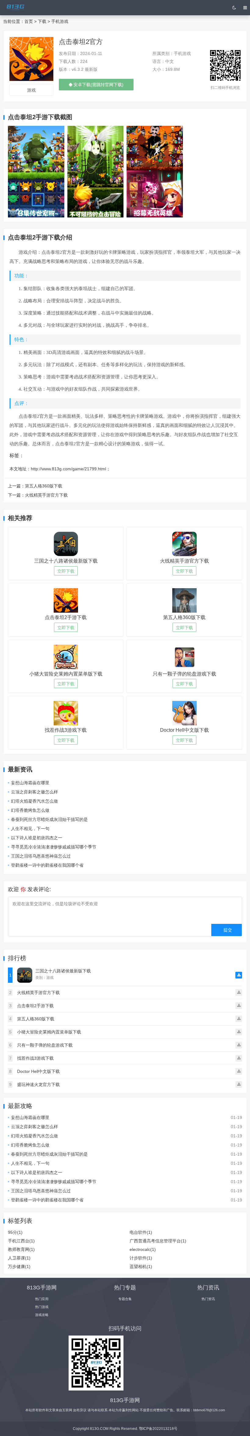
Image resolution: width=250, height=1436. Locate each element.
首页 (28, 21)
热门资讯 (208, 1299)
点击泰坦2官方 (81, 42)
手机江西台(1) (21, 1240)
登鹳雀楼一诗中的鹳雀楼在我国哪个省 (47, 865)
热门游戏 (41, 1307)
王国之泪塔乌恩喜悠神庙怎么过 (41, 856)
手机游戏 (59, 21)
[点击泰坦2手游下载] (36, 171)
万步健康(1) (19, 1266)
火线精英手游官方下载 (46, 495)
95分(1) (15, 1232)
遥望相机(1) (141, 1266)
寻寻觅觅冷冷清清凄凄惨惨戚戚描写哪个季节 (53, 846)
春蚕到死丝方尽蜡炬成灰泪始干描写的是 (49, 819)
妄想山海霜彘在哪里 (30, 782)
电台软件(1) (141, 1232)
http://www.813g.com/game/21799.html (68, 468)
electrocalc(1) (143, 1249)
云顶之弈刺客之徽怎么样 (34, 791)
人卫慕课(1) (19, 1258)
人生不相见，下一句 (30, 828)
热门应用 (41, 1299)
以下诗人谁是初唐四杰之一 (36, 837)
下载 (42, 21)
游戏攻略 (41, 1315)
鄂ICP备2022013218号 (158, 1429)
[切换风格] (234, 7)
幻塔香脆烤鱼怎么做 (30, 810)
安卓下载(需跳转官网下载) (97, 86)
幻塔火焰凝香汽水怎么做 (34, 801)
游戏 (31, 90)
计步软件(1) (141, 1258)
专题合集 (125, 1299)
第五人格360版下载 (43, 485)
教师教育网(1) (21, 1249)
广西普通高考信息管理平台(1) (158, 1240)
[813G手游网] (15, 7)
